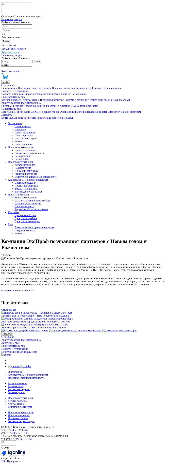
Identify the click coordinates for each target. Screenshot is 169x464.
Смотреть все (8, 309)
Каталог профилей (11, 99)
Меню (5, 82)
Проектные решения (35, 105)
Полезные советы (97, 111)
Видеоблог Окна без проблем (124, 111)
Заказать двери (16, 392)
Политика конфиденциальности (19, 351)
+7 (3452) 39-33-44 (17, 430)
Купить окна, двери (12, 111)
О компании (8, 85)
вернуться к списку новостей (17, 290)
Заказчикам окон (10, 342)
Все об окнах (78, 94)
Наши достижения (41, 88)
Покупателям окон (11, 108)
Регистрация (9, 45)
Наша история (9, 88)
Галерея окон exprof (82, 88)
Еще (10, 224)
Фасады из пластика (58, 105)
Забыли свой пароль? (14, 48)
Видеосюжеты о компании (39, 94)
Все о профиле (62, 94)
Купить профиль (17, 401)
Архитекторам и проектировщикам (21, 102)
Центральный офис (12, 117)
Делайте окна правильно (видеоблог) (109, 99)
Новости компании (12, 94)
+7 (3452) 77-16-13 (18, 433)
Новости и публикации (14, 91)
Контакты (99, 88)
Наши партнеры (61, 88)
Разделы (7, 334)
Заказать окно (15, 386)
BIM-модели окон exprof (84, 105)
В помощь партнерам (52, 99)
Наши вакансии (114, 88)
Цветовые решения (12, 105)
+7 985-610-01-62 (22, 438)
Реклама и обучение (76, 99)
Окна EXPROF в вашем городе (41, 111)
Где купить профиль (35, 117)
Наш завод (24, 88)
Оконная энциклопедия (73, 111)
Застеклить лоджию (19, 389)
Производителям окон (13, 97)
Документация (31, 99)
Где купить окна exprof (60, 117)
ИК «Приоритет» (11, 461)
